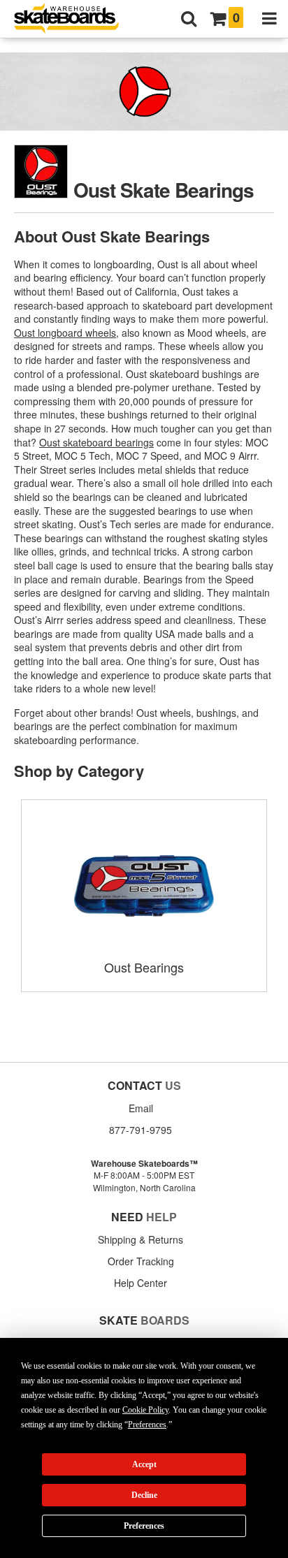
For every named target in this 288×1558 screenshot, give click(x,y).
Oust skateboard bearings (96, 442)
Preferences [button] (147, 1424)
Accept (144, 1464)
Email (141, 1108)
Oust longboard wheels (65, 333)
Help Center (140, 1283)
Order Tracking (141, 1261)
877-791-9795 (140, 1130)
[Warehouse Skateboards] (73, 19)
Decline (144, 1495)
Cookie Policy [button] (145, 1410)
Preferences (144, 1526)
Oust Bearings (144, 967)
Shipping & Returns (140, 1239)
